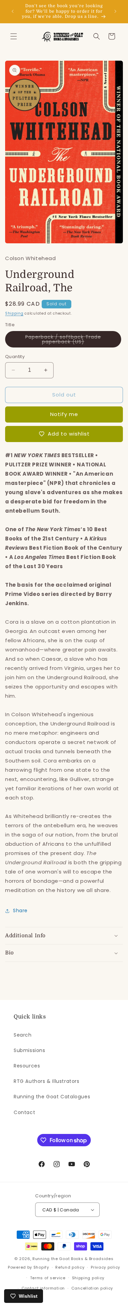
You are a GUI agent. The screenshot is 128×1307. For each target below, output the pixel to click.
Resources (27, 1065)
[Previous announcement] (12, 11)
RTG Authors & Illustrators (47, 1081)
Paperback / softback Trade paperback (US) (70, 340)
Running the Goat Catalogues (52, 1096)
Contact (24, 1112)
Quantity (15, 356)
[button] (13, 36)
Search (23, 1034)
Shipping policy (88, 1278)
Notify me (64, 414)
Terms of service (48, 1278)
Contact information (43, 1288)
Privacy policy (105, 1267)
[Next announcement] (115, 11)
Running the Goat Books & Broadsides (73, 1258)
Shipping (14, 313)
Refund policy (69, 1267)
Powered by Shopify (28, 1267)
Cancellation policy (92, 1288)
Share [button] (20, 910)
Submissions (29, 1050)
